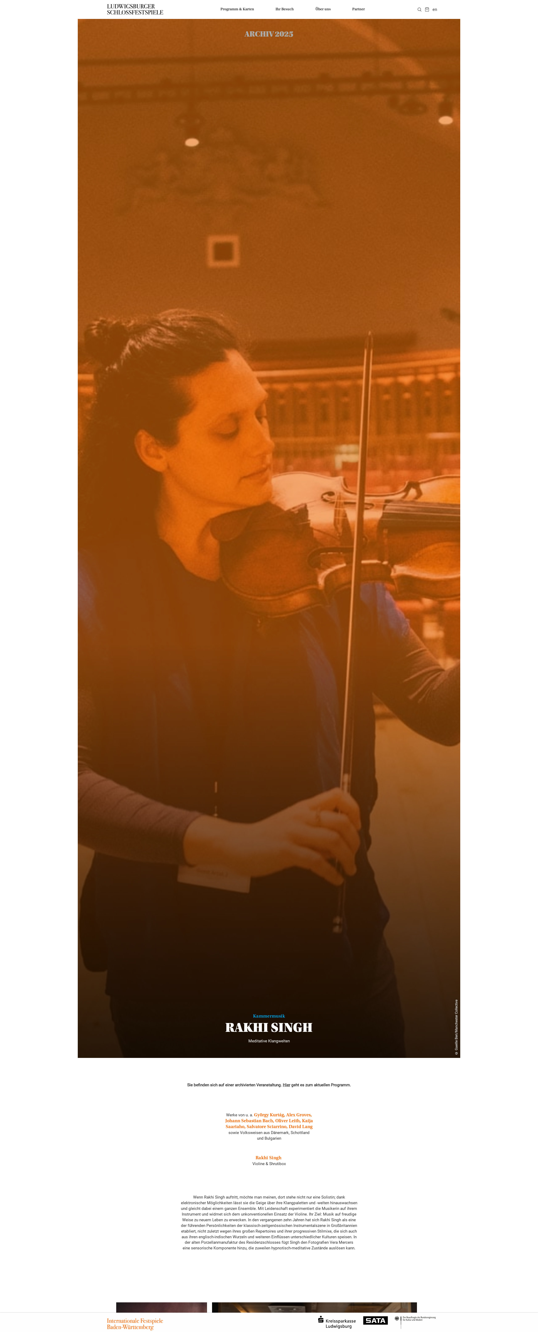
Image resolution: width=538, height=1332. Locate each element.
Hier (286, 1084)
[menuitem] (237, 9)
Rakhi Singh (268, 1158)
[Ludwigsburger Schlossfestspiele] (135, 9)
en (435, 9)
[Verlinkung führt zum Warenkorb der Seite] (427, 9)
